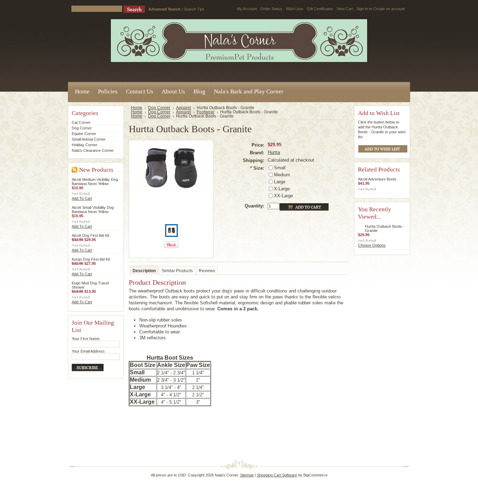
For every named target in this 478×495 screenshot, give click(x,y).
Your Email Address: (89, 351)
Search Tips (194, 9)
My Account (247, 9)
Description (144, 270)
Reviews (207, 270)
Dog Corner (82, 128)
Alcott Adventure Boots (377, 179)
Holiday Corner (84, 145)
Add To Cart (82, 198)
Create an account (389, 9)
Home (136, 108)
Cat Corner (81, 122)
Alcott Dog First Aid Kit (90, 235)
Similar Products (177, 270)
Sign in (362, 9)
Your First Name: (86, 339)
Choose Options (372, 245)
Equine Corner (84, 134)
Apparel (183, 108)
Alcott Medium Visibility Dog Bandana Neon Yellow (95, 181)
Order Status (271, 9)
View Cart (345, 9)
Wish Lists (294, 9)
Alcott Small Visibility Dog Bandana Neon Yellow (93, 209)
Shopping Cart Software (277, 475)
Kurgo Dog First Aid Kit (91, 259)
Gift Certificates (320, 9)
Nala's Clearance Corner (93, 150)
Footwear (206, 112)
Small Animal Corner (89, 139)
